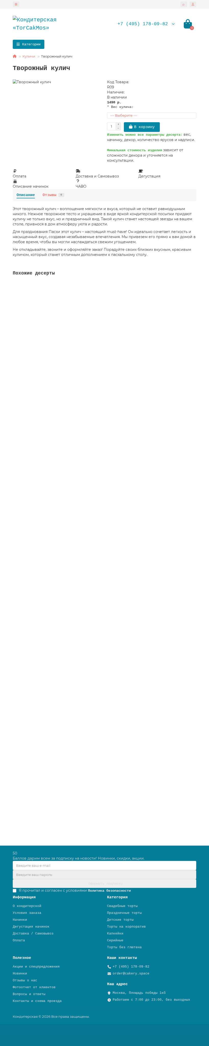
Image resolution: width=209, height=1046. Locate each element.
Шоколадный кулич (30, 683)
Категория (117, 897)
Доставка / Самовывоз (33, 933)
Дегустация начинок (31, 927)
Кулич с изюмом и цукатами (39, 572)
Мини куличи (25, 794)
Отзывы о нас (25, 980)
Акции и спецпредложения (36, 967)
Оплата (19, 940)
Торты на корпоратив (126, 927)
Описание (26, 195)
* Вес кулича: (120, 107)
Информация (24, 897)
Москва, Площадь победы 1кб (139, 993)
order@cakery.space (131, 973)
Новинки (20, 973)
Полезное (22, 958)
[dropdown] (16, 4)
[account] (193, 4)
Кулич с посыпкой (30, 349)
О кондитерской (27, 906)
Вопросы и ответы (29, 994)
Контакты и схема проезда (37, 1001)
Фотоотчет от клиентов (34, 987)
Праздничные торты (124, 913)
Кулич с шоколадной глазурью (41, 461)
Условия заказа (27, 913)
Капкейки (115, 933)
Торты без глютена (124, 947)
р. (183, 4)
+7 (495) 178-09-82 (142, 23)
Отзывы (52, 195)
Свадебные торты (122, 906)
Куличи (28, 56)
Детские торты (120, 920)
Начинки (20, 920)
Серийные (115, 940)
